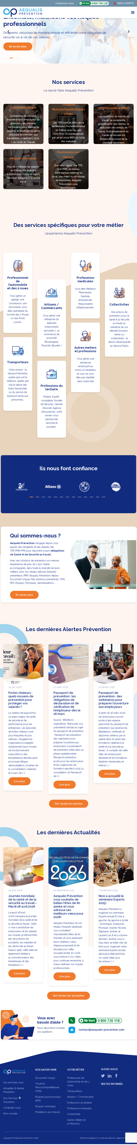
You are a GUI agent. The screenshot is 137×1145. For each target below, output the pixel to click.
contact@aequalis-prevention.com (101, 1028)
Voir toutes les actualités (68, 993)
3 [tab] (17, 56)
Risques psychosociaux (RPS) (48, 1097)
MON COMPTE (125, 3)
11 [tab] (91, 495)
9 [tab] (79, 495)
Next (128, 31)
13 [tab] (103, 495)
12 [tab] (97, 495)
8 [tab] (73, 495)
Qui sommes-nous (13, 1081)
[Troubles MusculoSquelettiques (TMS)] (68, 122)
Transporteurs (74, 1089)
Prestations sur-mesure (47, 1110)
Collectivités (73, 1112)
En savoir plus (18, 44)
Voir (17, 291)
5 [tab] (55, 495)
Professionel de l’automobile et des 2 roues (78, 1080)
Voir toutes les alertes (69, 802)
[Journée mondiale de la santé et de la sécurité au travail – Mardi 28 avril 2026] (23, 866)
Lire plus (19, 779)
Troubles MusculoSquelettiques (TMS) (47, 1086)
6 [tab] (61, 495)
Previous (8, 31)
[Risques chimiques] (23, 167)
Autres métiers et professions (76, 1120)
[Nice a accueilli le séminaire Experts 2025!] (114, 866)
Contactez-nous (64, 3)
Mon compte (10, 1112)
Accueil (14, 1070)
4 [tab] (49, 495)
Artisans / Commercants (80, 1095)
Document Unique (45, 1076)
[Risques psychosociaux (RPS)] (114, 122)
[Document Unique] (23, 122)
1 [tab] (5, 56)
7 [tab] (67, 495)
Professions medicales (79, 1107)
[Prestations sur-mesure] (68, 167)
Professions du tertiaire (79, 1101)
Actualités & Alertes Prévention (13, 1088)
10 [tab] (85, 495)
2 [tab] (11, 56)
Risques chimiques (45, 1105)
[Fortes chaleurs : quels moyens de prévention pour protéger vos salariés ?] (23, 663)
